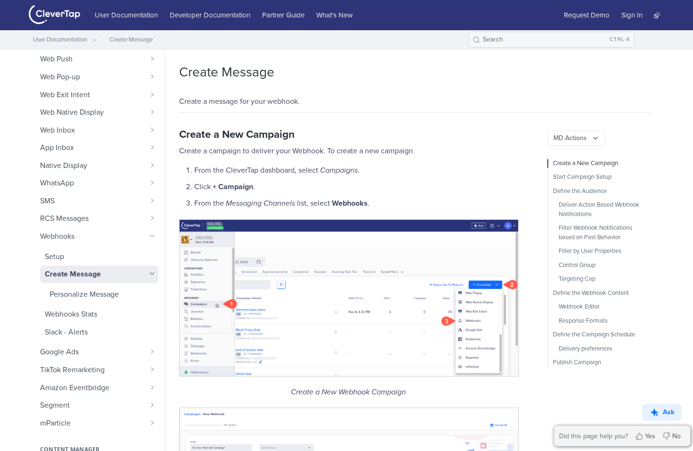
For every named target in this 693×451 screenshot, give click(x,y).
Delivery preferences (585, 348)
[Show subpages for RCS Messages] (152, 218)
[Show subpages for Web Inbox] (152, 130)
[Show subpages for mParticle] (152, 422)
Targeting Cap (577, 279)
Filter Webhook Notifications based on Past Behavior (595, 232)
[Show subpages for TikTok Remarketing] (152, 369)
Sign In (632, 15)
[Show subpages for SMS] (152, 200)
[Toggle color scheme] (657, 15)
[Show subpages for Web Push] (152, 58)
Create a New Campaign (585, 163)
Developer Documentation (210, 15)
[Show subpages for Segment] (152, 405)
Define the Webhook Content (591, 293)
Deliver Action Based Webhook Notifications (599, 209)
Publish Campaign (577, 362)
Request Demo (587, 15)
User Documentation (126, 15)
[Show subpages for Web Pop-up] (152, 76)
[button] (348, 297)
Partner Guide (283, 15)
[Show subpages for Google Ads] (152, 351)
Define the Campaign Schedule (594, 334)
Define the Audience (580, 191)
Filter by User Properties (590, 251)
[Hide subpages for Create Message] (152, 273)
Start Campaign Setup (582, 177)
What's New (334, 15)
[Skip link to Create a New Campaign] (173, 134)
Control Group (577, 265)
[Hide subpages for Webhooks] (152, 236)
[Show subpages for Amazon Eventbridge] (152, 387)
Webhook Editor (579, 306)
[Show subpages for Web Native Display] (152, 112)
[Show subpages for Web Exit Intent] (152, 94)
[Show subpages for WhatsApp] (152, 182)
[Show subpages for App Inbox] (152, 147)
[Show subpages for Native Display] (152, 165)
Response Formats (583, 321)
